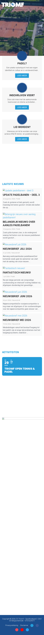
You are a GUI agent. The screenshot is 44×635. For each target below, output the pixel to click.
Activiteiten (10, 352)
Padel (18, 199)
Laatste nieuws (13, 184)
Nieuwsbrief (16, 253)
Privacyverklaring (11, 625)
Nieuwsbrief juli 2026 (17, 248)
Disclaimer (24, 625)
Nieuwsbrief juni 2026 (17, 296)
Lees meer (22, 75)
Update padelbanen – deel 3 (21, 194)
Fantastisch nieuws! (17, 272)
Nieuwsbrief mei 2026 (17, 320)
